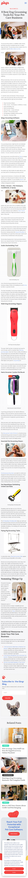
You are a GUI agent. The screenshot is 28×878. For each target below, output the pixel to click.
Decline (14, 872)
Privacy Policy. (7, 857)
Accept (14, 868)
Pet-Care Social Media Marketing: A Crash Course (14, 662)
